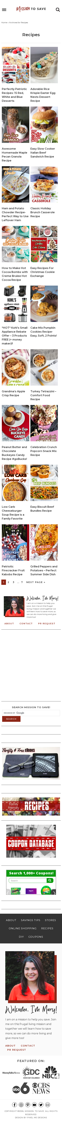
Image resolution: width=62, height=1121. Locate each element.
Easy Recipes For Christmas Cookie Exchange (42, 272)
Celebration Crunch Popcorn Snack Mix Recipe (43, 451)
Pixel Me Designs (37, 1117)
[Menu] (4, 10)
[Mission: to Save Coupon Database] (31, 858)
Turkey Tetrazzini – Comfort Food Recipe (43, 395)
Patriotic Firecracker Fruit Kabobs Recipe (13, 570)
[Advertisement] (31, 664)
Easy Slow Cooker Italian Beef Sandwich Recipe (42, 152)
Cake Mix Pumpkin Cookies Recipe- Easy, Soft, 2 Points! (43, 331)
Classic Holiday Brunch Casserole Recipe (42, 212)
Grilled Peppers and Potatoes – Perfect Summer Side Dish (43, 570)
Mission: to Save (31, 9)
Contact (26, 623)
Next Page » (35, 582)
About (9, 623)
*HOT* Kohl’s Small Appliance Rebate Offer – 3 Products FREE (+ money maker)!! (14, 335)
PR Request (46, 623)
